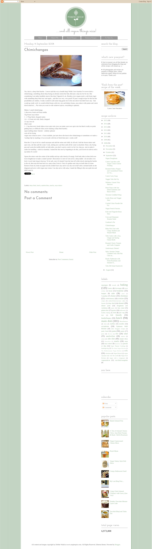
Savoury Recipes (90, 38)
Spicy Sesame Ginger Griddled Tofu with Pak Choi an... (114, 253)
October (108, 152)
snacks (52, 185)
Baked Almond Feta (116, 421)
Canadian (104, 296)
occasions (105, 326)
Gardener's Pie (110, 222)
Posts (106, 403)
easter (112, 308)
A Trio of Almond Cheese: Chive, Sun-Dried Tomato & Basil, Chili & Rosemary (119, 433)
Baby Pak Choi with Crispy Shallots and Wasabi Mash (112, 230)
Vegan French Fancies (112, 208)
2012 (106, 130)
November (109, 149)
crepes (103, 301)
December (109, 146)
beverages (118, 288)
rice (116, 334)
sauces (123, 336)
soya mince (58, 185)
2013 (106, 127)
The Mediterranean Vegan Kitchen (111, 351)
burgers (103, 293)
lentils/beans (106, 318)
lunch (38, 185)
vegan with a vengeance (117, 358)
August (108, 270)
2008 (106, 143)
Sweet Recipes (72, 38)
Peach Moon (114, 451)
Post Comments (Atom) (65, 259)
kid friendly (116, 315)
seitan (103, 339)
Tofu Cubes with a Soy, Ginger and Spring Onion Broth (113, 238)
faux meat (121, 308)
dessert (121, 303)
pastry (122, 331)
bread (110, 291)
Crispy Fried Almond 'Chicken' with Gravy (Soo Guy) (118, 493)
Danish (103, 303)
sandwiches (45, 185)
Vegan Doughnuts (111, 158)
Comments (107, 407)
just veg (121, 312)
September (109, 155)
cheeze (113, 296)
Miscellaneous (124, 321)
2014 (106, 124)
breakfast (119, 291)
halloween (122, 310)
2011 (106, 133)
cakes (123, 293)
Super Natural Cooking (118, 346)
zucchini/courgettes (121, 360)
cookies (121, 298)
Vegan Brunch (118, 353)
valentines (108, 353)
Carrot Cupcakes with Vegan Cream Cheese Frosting (113, 163)
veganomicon (105, 360)
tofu (126, 351)
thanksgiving (105, 348)
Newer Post (30, 252)
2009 (106, 140)
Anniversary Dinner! (112, 248)
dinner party (106, 306)
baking (124, 284)
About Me (54, 38)
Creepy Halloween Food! (118, 471)
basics (110, 288)
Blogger (117, 544)
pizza (102, 334)
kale (102, 315)
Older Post (92, 252)
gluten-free (104, 310)
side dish (111, 339)
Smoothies (108, 341)
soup (126, 341)
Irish (114, 312)
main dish (106, 321)
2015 (106, 120)
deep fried (32, 185)
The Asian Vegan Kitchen (118, 348)
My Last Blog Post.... (117, 481)
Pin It (33, 174)
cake (113, 293)
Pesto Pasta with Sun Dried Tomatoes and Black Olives (112, 190)
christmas (124, 296)
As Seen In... (109, 38)
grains (114, 310)
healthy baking (105, 312)
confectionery (109, 298)
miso (105, 324)
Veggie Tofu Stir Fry (112, 179)
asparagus (104, 285)
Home (40, 38)
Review (110, 334)
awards (114, 285)
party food (104, 331)
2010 (106, 136)
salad (126, 334)
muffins (112, 324)
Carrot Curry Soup (111, 176)
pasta (114, 331)
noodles (121, 324)
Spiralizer (117, 343)
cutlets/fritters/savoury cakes (116, 301)
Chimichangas (110, 225)
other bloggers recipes (118, 329)
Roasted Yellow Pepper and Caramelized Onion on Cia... (114, 171)
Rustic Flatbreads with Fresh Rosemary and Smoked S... (112, 261)
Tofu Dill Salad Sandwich (113, 266)
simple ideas (124, 339)
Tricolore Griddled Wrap (113, 195)
